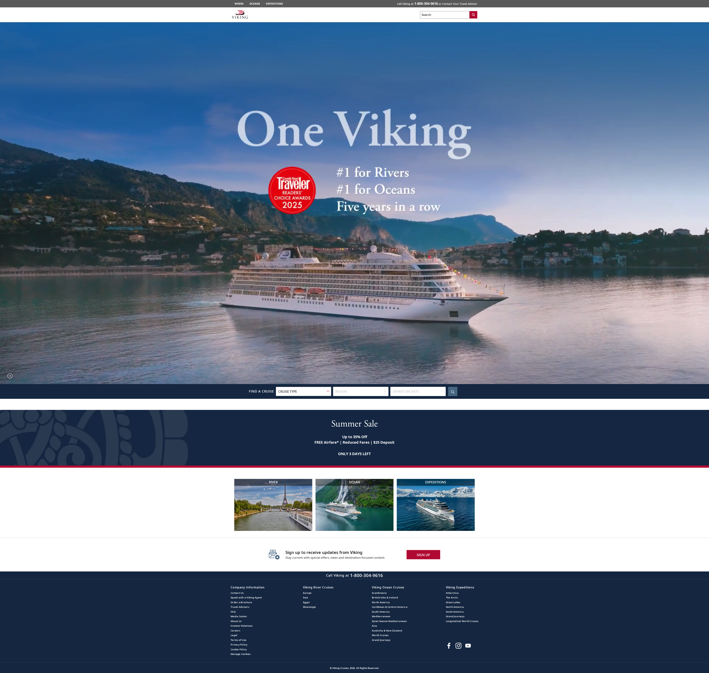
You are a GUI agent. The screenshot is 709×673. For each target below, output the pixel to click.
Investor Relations (242, 625)
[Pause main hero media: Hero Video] (10, 376)
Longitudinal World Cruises (462, 621)
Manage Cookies (241, 654)
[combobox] (303, 391)
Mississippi (309, 607)
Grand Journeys (381, 640)
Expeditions (274, 3)
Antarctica (452, 593)
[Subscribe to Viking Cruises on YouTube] (468, 645)
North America (381, 602)
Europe (307, 593)
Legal (234, 635)
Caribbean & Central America (389, 607)
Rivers (239, 3)
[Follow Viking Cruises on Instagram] (458, 645)
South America (381, 611)
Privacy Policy (239, 644)
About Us (236, 621)
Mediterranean (381, 616)
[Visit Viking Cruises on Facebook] (449, 645)
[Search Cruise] (452, 391)
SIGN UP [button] (423, 555)
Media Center (239, 616)
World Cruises (380, 635)
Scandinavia (379, 593)
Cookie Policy (239, 649)
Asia (305, 597)
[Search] (473, 14)
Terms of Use (238, 640)
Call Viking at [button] (437, 3)
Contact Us (237, 593)
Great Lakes (453, 602)
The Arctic (452, 597)
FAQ (233, 611)
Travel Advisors (240, 607)
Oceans (254, 3)
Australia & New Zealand (387, 630)
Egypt (306, 602)
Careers (235, 630)
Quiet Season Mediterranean (389, 621)
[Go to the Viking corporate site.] (240, 14)
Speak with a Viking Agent (246, 597)
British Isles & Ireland (385, 597)
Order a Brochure (241, 602)
